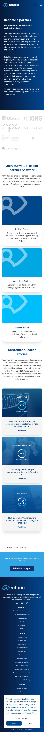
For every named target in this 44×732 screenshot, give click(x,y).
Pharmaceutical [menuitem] (22, 637)
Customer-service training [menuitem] (22, 673)
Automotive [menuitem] (22, 651)
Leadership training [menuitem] (22, 669)
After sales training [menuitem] (22, 676)
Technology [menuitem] (22, 644)
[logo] (13, 587)
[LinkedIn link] (17, 603)
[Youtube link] (22, 603)
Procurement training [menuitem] (22, 680)
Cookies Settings (22, 718)
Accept (14, 723)
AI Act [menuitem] (22, 621)
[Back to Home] (10, 5)
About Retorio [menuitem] (22, 688)
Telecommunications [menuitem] (22, 647)
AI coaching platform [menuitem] (22, 614)
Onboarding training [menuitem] (22, 662)
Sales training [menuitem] (22, 658)
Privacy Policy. (31, 713)
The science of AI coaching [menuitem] (22, 611)
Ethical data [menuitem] (22, 625)
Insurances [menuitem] (22, 640)
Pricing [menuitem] (22, 628)
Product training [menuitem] (22, 666)
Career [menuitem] (22, 692)
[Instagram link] (27, 603)
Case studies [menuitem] (22, 618)
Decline (30, 723)
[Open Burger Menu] (40, 5)
